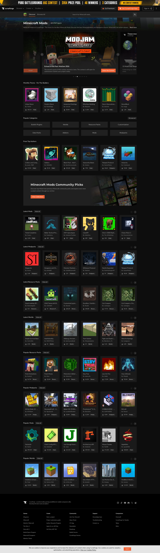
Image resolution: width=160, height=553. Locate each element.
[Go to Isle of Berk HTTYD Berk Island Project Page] (89, 475)
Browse (19, 8)
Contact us (96, 523)
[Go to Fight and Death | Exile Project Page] (108, 334)
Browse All (41, 14)
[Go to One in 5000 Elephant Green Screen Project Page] (108, 228)
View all (37, 211)
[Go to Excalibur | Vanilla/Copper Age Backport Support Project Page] (89, 299)
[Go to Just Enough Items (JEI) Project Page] (70, 440)
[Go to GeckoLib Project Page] (31, 440)
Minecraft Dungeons (29, 535)
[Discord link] (128, 503)
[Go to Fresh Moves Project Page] (51, 369)
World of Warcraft (28, 523)
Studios (38, 8)
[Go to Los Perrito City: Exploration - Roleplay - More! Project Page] (108, 475)
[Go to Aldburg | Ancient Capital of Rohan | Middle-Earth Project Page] (70, 334)
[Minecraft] (25, 14)
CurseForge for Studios (122, 520)
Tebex (117, 523)
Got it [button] (127, 549)
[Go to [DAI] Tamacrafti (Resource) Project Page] (51, 299)
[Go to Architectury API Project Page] (89, 440)
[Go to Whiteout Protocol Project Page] (89, 263)
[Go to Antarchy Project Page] (128, 158)
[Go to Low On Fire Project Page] (108, 369)
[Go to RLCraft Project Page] (128, 404)
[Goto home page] (8, 8)
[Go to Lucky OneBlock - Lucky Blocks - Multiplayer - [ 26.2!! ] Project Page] (70, 475)
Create (28, 8)
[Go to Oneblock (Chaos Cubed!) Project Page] (31, 475)
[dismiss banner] (157, 3)
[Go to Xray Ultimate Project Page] (128, 369)
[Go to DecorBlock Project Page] (128, 99)
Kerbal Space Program (29, 532)
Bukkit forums (74, 532)
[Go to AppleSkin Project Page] (128, 440)
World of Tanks (27, 538)
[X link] (132, 503)
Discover (32, 14)
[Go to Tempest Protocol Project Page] (108, 158)
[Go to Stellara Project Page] (51, 158)
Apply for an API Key (52, 526)
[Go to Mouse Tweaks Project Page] (108, 440)
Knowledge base (97, 517)
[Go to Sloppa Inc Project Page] (31, 263)
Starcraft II (26, 529)
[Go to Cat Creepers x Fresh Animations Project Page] (128, 299)
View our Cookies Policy (88, 550)
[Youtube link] (125, 503)
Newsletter (73, 526)
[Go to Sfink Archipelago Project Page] (128, 334)
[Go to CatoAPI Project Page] (89, 228)
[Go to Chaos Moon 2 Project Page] (128, 228)
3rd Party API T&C (51, 529)
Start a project (50, 517)
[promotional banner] (80, 3)
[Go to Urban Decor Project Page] (31, 99)
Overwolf (118, 517)
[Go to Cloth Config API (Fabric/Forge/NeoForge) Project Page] (51, 440)
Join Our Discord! (75, 517)
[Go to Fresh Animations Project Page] (31, 369)
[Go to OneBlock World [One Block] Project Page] (128, 475)
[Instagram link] (118, 503)
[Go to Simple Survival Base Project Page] (31, 334)
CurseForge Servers (75, 535)
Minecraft (26, 520)
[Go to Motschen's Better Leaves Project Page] (70, 369)
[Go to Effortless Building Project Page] (89, 99)
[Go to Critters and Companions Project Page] (31, 158)
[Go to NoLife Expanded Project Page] (108, 263)
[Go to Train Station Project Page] (89, 334)
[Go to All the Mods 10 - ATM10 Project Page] (31, 404)
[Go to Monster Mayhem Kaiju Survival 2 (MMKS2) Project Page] (70, 263)
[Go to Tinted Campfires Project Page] (31, 228)
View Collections (37, 197)
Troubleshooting (97, 520)
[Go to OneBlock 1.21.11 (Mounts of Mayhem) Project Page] (51, 475)
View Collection (103, 70)
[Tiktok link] (121, 503)
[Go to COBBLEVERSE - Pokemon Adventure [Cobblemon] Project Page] (108, 404)
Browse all (132, 118)
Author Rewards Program (53, 523)
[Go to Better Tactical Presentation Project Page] (51, 228)
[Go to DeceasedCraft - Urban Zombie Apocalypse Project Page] (51, 404)
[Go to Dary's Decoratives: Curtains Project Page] (108, 99)
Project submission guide (53, 520)
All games (26, 517)
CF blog (72, 523)
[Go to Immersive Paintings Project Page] (70, 99)
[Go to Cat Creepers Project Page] (108, 299)
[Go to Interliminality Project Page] (51, 334)
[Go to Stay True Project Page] (89, 369)
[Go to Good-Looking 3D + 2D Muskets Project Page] (31, 299)
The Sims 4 (26, 526)
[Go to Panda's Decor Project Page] (51, 99)
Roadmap (72, 529)
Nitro (117, 526)
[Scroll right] (135, 212)
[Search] (135, 14)
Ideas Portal (73, 520)
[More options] (156, 8)
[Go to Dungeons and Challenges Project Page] (51, 263)
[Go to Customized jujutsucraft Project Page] (70, 299)
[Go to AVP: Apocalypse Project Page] (70, 228)
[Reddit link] (135, 503)
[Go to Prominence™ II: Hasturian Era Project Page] (89, 404)
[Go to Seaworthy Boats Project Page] (89, 158)
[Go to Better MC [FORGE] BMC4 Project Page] (70, 404)
